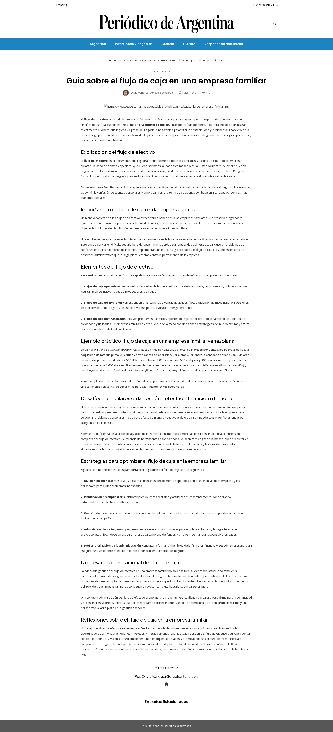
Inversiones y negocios (166, 72)
